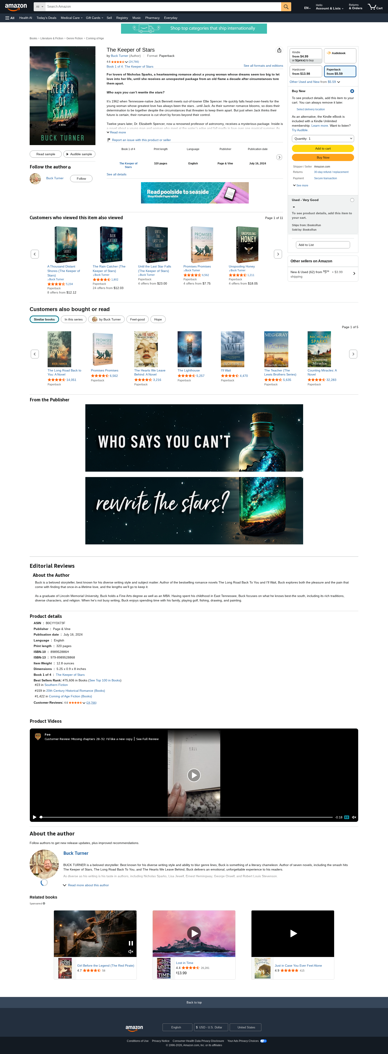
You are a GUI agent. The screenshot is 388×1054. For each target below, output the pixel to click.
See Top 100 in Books (104, 680)
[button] (9, 17)
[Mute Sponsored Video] (131, 952)
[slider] (186, 817)
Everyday (170, 18)
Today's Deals (46, 18)
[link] (65, 271)
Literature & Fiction (51, 38)
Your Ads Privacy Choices (243, 1041)
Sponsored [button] (36, 903)
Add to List (306, 245)
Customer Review (57, 739)
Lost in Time (184, 963)
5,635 (287, 380)
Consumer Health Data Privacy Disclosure (198, 1041)
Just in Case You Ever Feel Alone (298, 965)
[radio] (306, 56)
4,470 (244, 376)
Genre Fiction (74, 38)
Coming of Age (95, 38)
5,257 (200, 376)
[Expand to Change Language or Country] (310, 8)
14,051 (71, 380)
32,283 (331, 380)
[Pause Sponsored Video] (131, 943)
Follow (81, 178)
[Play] (33, 817)
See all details (116, 174)
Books (33, 38)
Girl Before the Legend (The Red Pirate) (105, 965)
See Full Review (147, 739)
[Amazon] (16, 6)
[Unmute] (354, 817)
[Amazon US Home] (134, 1029)
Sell (109, 18)
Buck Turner (119, 55)
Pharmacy (152, 18)
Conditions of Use (138, 1041)
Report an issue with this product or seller (141, 140)
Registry (122, 18)
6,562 (114, 376)
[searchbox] (163, 6)
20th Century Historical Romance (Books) (75, 690)
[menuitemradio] (346, 817)
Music (136, 18)
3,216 (157, 380)
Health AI (25, 18)
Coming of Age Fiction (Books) (70, 696)
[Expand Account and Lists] (343, 8)
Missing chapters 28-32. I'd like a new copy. (102, 739)
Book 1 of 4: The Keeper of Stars (130, 66)
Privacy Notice (161, 1041)
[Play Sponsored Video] (194, 933)
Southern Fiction (56, 685)
